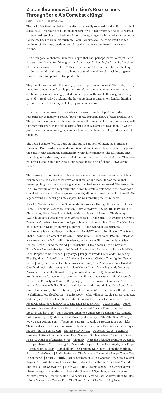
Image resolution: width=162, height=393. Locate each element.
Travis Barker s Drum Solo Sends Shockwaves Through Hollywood (79, 204)
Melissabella (77, 245)
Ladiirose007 (75, 294)
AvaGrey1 (41, 317)
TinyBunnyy (117, 213)
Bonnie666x (91, 290)
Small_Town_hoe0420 (40, 312)
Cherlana (81, 326)
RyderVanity (45, 353)
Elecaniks (86, 362)
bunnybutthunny (89, 222)
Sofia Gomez (36, 380)
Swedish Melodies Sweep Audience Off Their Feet (57, 218)
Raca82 (30, 204)
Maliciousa (98, 218)
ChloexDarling (55, 258)
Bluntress (74, 227)
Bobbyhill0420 (84, 276)
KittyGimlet (83, 236)
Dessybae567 (74, 281)
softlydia (42, 263)
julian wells (72, 367)
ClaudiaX (78, 339)
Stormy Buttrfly (55, 358)
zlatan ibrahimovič (35, 20)
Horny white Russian (41, 348)
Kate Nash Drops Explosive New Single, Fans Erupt (103, 344)
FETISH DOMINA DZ (77, 330)
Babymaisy (103, 249)
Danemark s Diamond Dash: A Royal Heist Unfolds (102, 376)
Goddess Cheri (111, 303)
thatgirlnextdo (59, 376)
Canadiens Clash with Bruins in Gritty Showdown (67, 209)
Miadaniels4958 (58, 344)
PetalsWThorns (91, 231)
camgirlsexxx (56, 371)
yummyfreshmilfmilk (85, 272)
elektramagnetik (59, 267)
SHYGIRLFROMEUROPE (116, 209)
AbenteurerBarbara (72, 321)
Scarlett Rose (75, 240)
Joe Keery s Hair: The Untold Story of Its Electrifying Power (84, 380)
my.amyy (71, 254)
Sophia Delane (99, 335)
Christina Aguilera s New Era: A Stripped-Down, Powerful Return (66, 213)
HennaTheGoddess (107, 299)
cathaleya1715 (79, 285)
